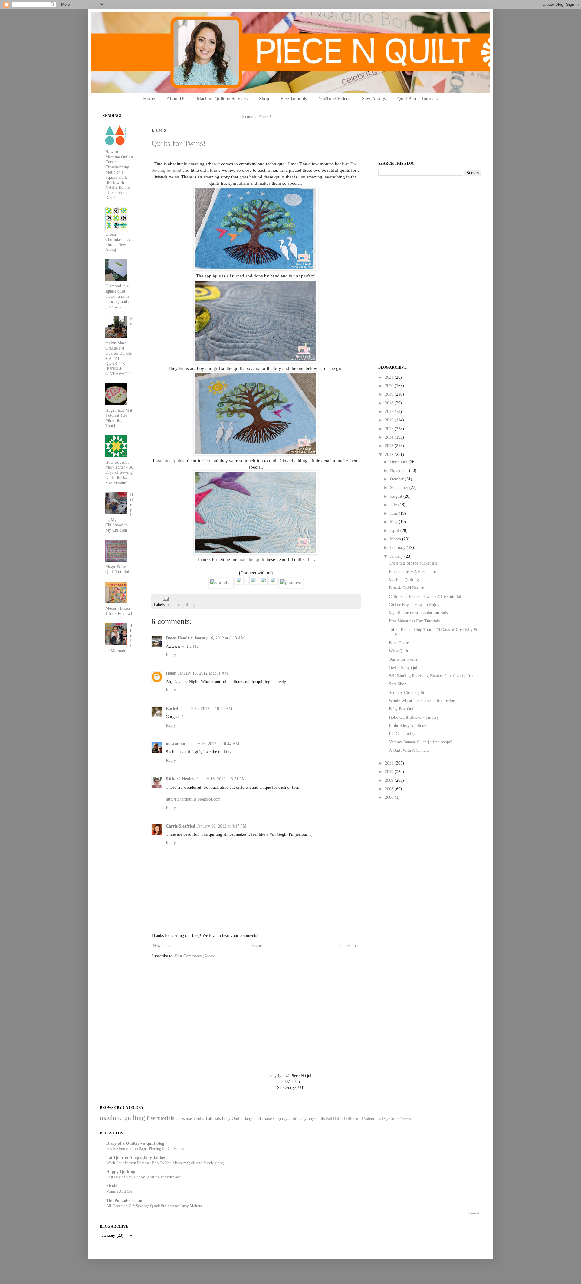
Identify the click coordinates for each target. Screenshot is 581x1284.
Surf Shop (397, 684)
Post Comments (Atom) (195, 956)
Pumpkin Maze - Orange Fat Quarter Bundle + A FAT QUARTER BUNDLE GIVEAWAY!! (119, 346)
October (397, 479)
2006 (390, 797)
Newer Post (162, 946)
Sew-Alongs (374, 98)
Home (149, 98)
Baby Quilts (232, 1118)
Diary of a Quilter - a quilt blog (135, 1143)
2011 (390, 763)
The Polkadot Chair (124, 1200)
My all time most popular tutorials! (419, 613)
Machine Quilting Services (222, 98)
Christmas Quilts (190, 1118)
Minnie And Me (119, 1191)
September (399, 487)
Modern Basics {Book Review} (119, 611)
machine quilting (181, 604)
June (394, 513)
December (399, 462)
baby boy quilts (311, 1118)
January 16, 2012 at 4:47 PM (221, 826)
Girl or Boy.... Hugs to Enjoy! (415, 604)
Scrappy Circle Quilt (406, 692)
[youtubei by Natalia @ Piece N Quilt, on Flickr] (221, 582)
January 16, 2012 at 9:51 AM (203, 673)
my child (289, 1118)
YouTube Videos (334, 98)
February (398, 547)
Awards (405, 1118)
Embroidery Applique (407, 725)
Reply (171, 654)
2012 (390, 454)
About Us (175, 98)
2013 (390, 445)
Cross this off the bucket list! (413, 563)
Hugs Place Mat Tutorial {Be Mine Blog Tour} (118, 418)
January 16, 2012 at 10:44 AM (213, 744)
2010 (390, 771)
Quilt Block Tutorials (417, 98)
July (394, 505)
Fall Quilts (334, 1118)
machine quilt (251, 559)
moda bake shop (267, 1118)
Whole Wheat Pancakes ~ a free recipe (422, 700)
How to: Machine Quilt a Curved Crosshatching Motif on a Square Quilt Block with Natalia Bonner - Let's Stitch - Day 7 (119, 175)
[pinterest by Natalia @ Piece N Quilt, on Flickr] (290, 582)
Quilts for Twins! (178, 143)
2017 (390, 411)
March (396, 539)
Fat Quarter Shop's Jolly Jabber (136, 1157)
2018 (390, 403)
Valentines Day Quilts (381, 1118)
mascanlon (175, 744)
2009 (390, 780)
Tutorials (213, 1118)
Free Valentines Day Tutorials (414, 621)
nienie (111, 1186)
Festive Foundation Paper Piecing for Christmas (145, 1148)
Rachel (172, 708)
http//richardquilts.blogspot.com (193, 799)
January (397, 556)
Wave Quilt (398, 651)
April (395, 530)
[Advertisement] (423, 223)
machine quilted (171, 460)
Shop (264, 98)
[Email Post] (165, 598)
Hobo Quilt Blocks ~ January (414, 717)
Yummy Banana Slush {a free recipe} (421, 742)
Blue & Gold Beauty (406, 588)
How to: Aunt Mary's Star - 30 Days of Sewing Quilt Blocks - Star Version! (119, 472)
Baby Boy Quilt (402, 709)
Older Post (349, 946)
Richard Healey (180, 779)
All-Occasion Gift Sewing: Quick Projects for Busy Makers (154, 1205)
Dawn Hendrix (179, 638)
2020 (390, 385)
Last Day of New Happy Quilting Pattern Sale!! (144, 1177)
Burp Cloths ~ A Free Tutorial (415, 571)
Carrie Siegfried (180, 826)
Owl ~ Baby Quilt (404, 667)
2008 (390, 789)
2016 (390, 420)
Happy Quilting (120, 1172)
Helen (171, 673)
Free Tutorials (294, 98)
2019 (390, 394)
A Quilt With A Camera (409, 750)
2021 (390, 377)
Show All (474, 1213)
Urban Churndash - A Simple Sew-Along (117, 242)
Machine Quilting (404, 580)
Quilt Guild (353, 1118)
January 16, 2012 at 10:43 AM (206, 708)
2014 (390, 437)
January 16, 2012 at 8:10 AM (220, 638)
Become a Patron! (256, 116)
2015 (390, 428)
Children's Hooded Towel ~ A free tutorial (425, 596)
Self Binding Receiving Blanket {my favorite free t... (434, 676)
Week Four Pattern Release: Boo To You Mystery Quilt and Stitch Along (165, 1162)
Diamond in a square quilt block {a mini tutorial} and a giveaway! (117, 296)
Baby (247, 1118)
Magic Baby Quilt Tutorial (117, 569)
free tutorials (160, 1118)
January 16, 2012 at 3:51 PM (220, 779)
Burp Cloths (399, 643)
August (396, 496)
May (394, 521)
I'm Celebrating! (403, 734)
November (399, 470)
